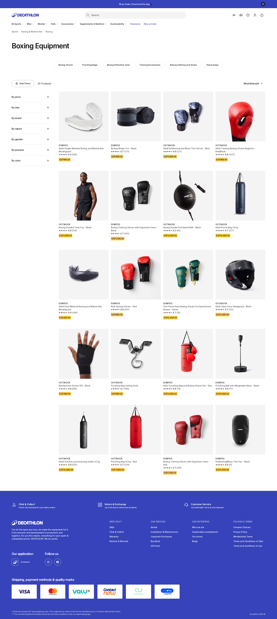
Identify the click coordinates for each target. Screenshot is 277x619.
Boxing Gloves (65, 65)
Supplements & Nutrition (92, 24)
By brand (16, 118)
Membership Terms (243, 536)
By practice (18, 149)
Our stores (197, 536)
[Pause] (263, 4)
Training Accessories (149, 65)
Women (42, 24)
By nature (17, 128)
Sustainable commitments (205, 532)
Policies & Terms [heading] (242, 522)
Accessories (68, 24)
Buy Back (155, 541)
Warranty (114, 536)
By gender (17, 139)
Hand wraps (212, 65)
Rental (154, 527)
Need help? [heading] (115, 522)
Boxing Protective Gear (118, 65)
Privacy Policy (240, 532)
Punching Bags (89, 65)
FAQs (111, 527)
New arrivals (150, 24)
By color (16, 160)
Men (29, 24)
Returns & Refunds (118, 541)
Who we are (198, 527)
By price (16, 96)
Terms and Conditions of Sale (248, 541)
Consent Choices (242, 527)
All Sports (17, 24)
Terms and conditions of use (247, 546)
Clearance (135, 24)
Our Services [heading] (158, 522)
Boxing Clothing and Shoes (183, 65)
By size (15, 107)
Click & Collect (116, 532)
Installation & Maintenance (164, 532)
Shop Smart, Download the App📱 (135, 4)
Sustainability (117, 24)
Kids (53, 24)
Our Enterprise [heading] (200, 522)
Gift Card (155, 546)
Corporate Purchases (161, 536)
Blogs (195, 541)
